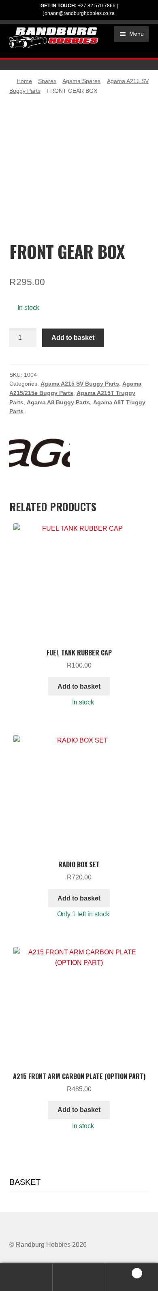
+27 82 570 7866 (96, 6)
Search (79, 1277)
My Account (26, 1277)
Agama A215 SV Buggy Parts (80, 383)
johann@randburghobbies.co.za (79, 13)
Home (24, 81)
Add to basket (72, 337)
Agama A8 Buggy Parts (58, 402)
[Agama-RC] (39, 453)
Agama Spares (81, 81)
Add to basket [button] (79, 686)
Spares (47, 81)
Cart (121, 1270)
